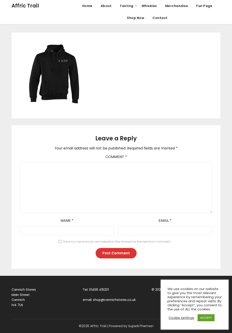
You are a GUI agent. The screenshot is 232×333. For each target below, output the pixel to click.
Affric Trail (25, 5)
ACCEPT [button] (206, 318)
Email (165, 220)
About (106, 6)
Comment (116, 156)
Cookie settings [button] (181, 318)
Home (87, 6)
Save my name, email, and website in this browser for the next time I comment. (117, 241)
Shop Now (135, 18)
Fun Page (204, 6)
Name (66, 220)
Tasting (126, 6)
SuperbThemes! (140, 326)
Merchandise (176, 6)
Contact (160, 18)
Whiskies (149, 6)
